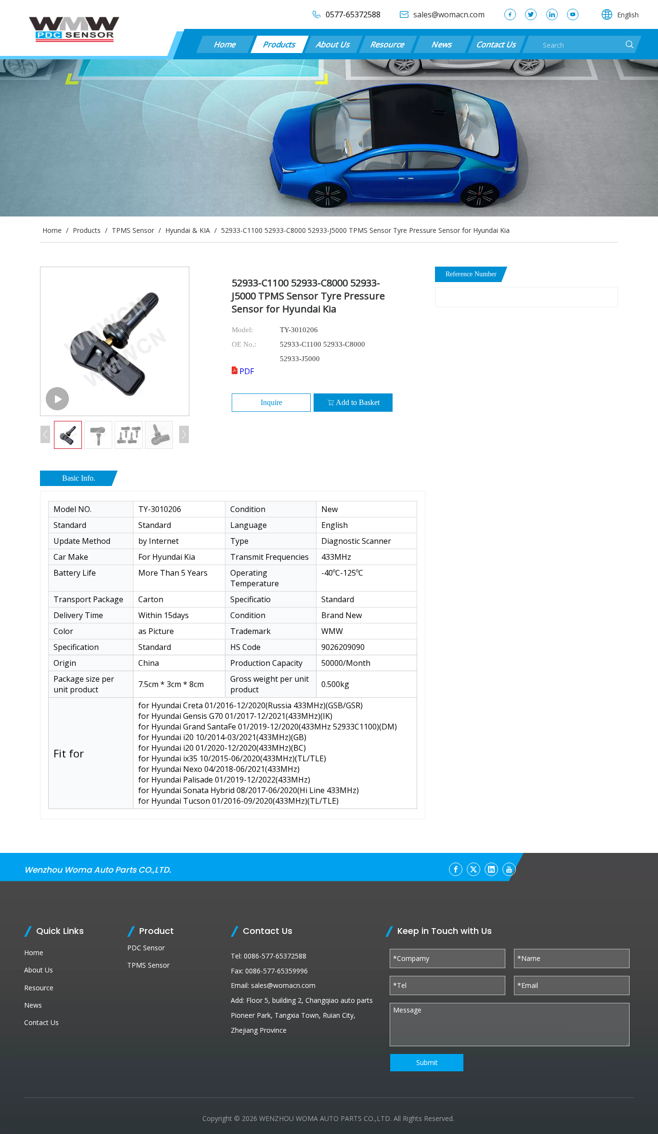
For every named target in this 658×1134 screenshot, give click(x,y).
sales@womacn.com (283, 985)
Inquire (271, 402)
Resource (388, 44)
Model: (242, 330)
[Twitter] (531, 14)
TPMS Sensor (148, 965)
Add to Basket (358, 402)
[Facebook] (510, 14)
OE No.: (244, 344)
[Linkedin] (552, 14)
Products (279, 44)
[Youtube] (573, 14)
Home (224, 44)
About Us (334, 44)
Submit (427, 1062)
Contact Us (496, 44)
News (443, 44)
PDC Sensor (146, 947)
